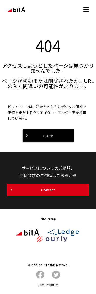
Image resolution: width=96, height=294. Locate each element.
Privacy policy (48, 285)
